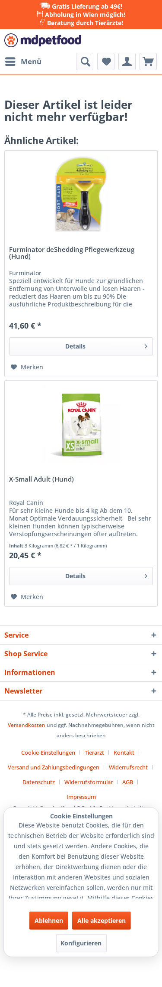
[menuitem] (23, 61)
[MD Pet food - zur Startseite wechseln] (42, 41)
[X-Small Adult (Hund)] (81, 424)
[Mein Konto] (127, 61)
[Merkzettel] (105, 61)
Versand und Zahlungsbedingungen (53, 767)
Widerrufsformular (88, 782)
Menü (31, 61)
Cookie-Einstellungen (48, 752)
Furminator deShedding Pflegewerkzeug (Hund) (71, 253)
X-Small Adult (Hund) (41, 479)
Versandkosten (26, 725)
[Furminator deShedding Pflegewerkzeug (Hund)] (81, 194)
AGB (127, 782)
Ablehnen (49, 920)
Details (75, 346)
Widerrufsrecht (128, 767)
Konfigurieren (81, 943)
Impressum (81, 797)
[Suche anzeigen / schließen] (84, 61)
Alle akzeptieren (101, 920)
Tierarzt (94, 752)
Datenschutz (38, 782)
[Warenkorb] (148, 61)
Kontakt (124, 752)
